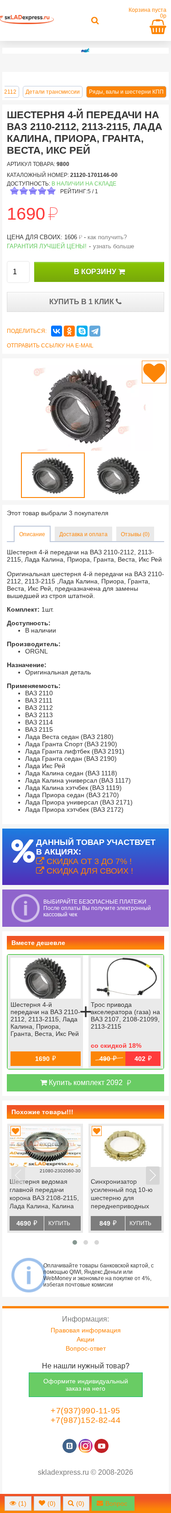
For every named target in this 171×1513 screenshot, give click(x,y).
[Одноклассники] (69, 331)
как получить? (107, 237)
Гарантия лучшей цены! (47, 246)
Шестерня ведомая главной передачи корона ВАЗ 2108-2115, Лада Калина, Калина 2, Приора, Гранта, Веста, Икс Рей (44, 1194)
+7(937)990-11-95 (85, 1410)
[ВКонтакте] (56, 331)
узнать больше (113, 246)
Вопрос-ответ (86, 1348)
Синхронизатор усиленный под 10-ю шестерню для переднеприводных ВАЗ (122, 1194)
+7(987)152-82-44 (86, 1420)
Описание (32, 534)
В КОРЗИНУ (96, 272)
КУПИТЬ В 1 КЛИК (82, 302)
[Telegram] (94, 331)
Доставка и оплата (83, 534)
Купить (59, 1223)
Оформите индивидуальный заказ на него (85, 1384)
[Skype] (82, 331)
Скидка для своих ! (88, 870)
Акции (85, 1339)
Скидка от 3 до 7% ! (88, 861)
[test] (85, 51)
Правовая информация (86, 1330)
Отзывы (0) (135, 534)
